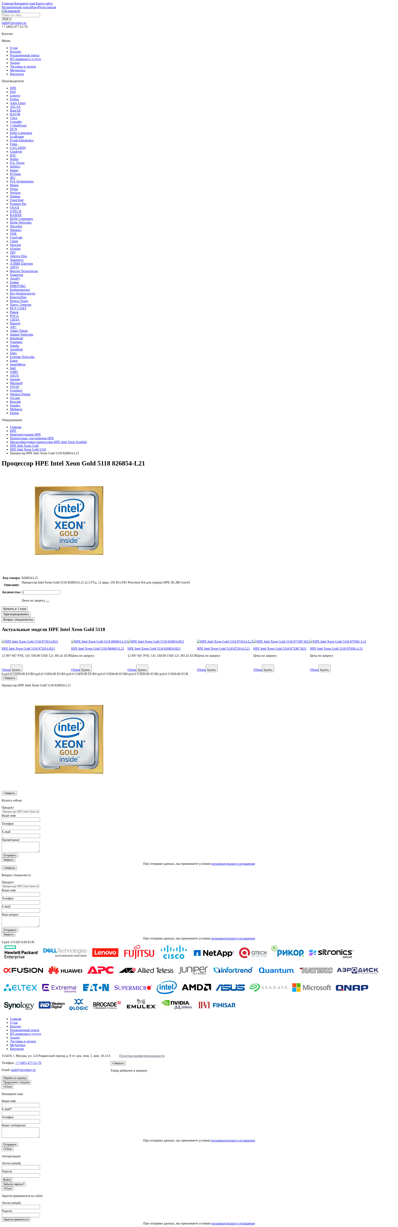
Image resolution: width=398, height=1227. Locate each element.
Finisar (14, 413)
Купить (16, 669)
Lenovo (15, 95)
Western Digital (20, 394)
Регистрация (47, 7)
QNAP (14, 387)
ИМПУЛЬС (18, 286)
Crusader (16, 121)
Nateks (14, 345)
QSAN (14, 207)
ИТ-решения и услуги (25, 59)
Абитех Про (18, 256)
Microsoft (16, 383)
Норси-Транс (19, 301)
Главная (15, 1019)
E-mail (6, 831)
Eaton (14, 360)
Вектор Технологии (24, 271)
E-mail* (7, 1109)
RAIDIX (16, 215)
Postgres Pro (18, 204)
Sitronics (15, 230)
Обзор (6, 669)
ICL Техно (17, 162)
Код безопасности (22, 293)
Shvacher (16, 226)
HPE (13, 88)
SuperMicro (17, 364)
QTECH (15, 211)
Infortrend (16, 338)
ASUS (14, 375)
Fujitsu (14, 99)
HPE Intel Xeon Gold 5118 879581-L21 (336, 648)
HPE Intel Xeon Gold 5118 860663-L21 (97, 648)
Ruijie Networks (21, 222)
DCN (13, 129)
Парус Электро (20, 304)
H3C (13, 155)
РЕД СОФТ (18, 308)
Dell (13, 92)
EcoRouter (17, 136)
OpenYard (16, 200)
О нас (14, 48)
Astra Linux (18, 103)
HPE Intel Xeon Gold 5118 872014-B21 (28, 648)
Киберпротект (20, 289)
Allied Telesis (19, 331)
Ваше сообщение (14, 1125)
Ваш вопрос (10, 914)
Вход (34, 7)
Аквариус (17, 260)
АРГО (14, 267)
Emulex (15, 405)
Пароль (7, 1171)
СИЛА (14, 319)
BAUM (15, 114)
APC (13, 327)
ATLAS (15, 106)
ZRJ (13, 252)
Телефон (8, 823)
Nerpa (14, 189)
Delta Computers (21, 133)
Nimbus (15, 196)
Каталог (15, 51)
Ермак (14, 282)
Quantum (16, 342)
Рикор (14, 312)
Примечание (10, 840)
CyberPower (18, 125)
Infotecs (15, 166)
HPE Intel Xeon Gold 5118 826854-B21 (154, 648)
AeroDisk (16, 349)
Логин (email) (11, 1163)
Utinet (14, 241)
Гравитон (16, 275)
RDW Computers (21, 219)
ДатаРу (15, 278)
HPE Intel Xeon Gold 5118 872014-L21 (223, 648)
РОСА (14, 316)
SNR (13, 233)
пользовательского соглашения (233, 863)
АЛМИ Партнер (21, 263)
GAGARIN (18, 148)
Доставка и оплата (23, 66)
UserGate (16, 237)
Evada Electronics (22, 140)
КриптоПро (18, 297)
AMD (14, 372)
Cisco (13, 118)
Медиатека (17, 70)
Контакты (17, 74)
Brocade (15, 401)
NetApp (15, 192)
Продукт (8, 807)
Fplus (13, 144)
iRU (13, 177)
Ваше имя (9, 815)
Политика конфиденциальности (142, 1056)
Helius (14, 159)
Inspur (14, 170)
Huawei (15, 323)
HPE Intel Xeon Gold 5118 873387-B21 (280, 648)
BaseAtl (15, 110)
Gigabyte (16, 151)
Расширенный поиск (24, 55)
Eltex (13, 353)
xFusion (15, 248)
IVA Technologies (22, 181)
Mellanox (16, 409)
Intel (13, 368)
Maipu (14, 185)
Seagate (15, 379)
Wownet (15, 245)
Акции (15, 63)
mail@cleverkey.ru (14, 23)
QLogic (15, 398)
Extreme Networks (22, 357)
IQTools (15, 174)
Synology (16, 390)
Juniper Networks (21, 334)
